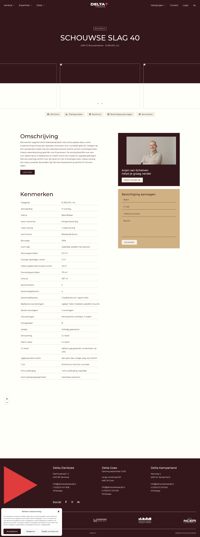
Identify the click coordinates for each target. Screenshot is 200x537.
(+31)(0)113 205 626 (110, 491)
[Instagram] (72, 502)
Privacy (93, 533)
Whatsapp (57, 491)
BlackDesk (191, 533)
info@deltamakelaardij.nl (64, 484)
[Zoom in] (7, 399)
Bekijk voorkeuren (50, 531)
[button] (58, 511)
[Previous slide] (97, 103)
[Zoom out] (7, 402)
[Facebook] (66, 502)
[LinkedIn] (78, 502)
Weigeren (30, 531)
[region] (100, 419)
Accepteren (12, 531)
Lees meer (27, 172)
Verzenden (129, 242)
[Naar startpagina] (100, 5)
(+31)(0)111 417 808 (61, 487)
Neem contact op (132, 180)
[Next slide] (102, 103)
